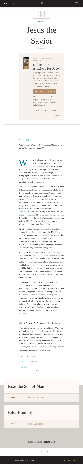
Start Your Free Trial (40, 452)
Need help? (55, 115)
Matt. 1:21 (57, 310)
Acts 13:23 (25, 140)
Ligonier (26, 460)
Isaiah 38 (36, 232)
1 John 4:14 (34, 371)
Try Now (43, 91)
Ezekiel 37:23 (37, 255)
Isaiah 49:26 (23, 367)
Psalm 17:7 (23, 362)
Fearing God (49, 441)
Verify (53, 111)
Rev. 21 (22, 313)
